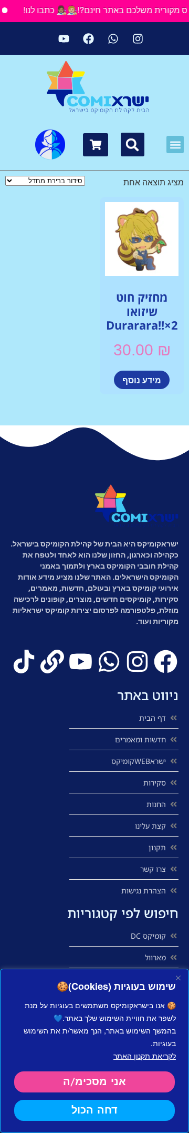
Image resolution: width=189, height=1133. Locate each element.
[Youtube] (64, 38)
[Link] (52, 661)
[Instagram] (138, 38)
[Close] (178, 977)
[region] (94, 1051)
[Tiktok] (23, 661)
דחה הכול (94, 1110)
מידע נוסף (141, 380)
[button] (175, 144)
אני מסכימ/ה (94, 1082)
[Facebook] (89, 38)
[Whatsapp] (113, 38)
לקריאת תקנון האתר (144, 1055)
